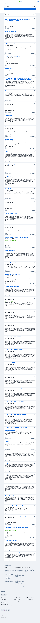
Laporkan (33, 28)
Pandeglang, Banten (8, 577)
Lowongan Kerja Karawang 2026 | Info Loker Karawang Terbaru (18, 552)
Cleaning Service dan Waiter (11, 540)
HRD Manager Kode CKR (10, 43)
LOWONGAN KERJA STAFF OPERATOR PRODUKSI (15, 375)
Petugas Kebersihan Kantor (11, 473)
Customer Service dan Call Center (12, 274)
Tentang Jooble (3, 599)
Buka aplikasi (36, 1)
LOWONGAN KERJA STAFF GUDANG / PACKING (15, 401)
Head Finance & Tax (9, 452)
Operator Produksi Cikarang (11, 225)
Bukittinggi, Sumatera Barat (9, 571)
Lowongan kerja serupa (5, 604)
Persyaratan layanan (4, 615)
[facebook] (2, 610)
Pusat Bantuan (3, 602)
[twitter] (6, 610)
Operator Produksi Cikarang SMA (12, 286)
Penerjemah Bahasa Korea (10, 31)
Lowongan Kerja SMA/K (10, 362)
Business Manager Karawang (11, 495)
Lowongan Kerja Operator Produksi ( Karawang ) (15, 516)
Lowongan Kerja (16, 601)
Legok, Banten (7, 578)
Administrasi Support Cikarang (11, 201)
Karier (2, 601)
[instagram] (4, 610)
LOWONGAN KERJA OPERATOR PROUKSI (13, 349)
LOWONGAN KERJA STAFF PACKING (12, 298)
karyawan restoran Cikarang (19, 586)
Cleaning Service (8, 115)
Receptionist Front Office (10, 463)
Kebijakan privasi (3, 617)
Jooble (7, 620)
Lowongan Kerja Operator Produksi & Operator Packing (17, 527)
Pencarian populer (8, 565)
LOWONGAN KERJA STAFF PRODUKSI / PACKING (15, 388)
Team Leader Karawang (10, 484)
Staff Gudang (8, 126)
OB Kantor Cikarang (9, 188)
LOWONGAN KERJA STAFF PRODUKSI (13, 336)
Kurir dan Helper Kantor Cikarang (12, 262)
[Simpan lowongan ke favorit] (34, 18)
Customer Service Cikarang (11, 213)
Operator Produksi (9, 103)
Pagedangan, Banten (8, 573)
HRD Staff (7, 441)
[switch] (34, 14)
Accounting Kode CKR (10, 250)
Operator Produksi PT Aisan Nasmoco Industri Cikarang (17, 237)
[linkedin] (9, 610)
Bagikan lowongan (17, 599)
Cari (20, 9)
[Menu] (1, 1)
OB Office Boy (8, 176)
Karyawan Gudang (9, 68)
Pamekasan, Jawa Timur (9, 575)
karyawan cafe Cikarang (19, 577)
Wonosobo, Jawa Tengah (9, 574)
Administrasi (8, 90)
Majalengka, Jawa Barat (9, 581)
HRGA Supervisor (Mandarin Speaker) (13, 56)
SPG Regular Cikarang (10, 164)
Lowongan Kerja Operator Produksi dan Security (15, 505)
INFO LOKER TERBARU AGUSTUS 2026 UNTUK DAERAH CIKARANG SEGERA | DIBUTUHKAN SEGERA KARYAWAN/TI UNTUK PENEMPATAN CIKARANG (17, 19)
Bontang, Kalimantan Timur (9, 570)
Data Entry (7, 151)
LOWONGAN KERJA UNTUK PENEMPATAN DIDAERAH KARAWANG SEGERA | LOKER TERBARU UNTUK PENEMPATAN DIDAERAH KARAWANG (18, 429)
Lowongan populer (29, 599)
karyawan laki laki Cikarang (19, 571)
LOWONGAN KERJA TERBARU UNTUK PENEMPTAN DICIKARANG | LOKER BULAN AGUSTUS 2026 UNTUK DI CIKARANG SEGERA (18, 79)
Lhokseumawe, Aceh (8, 579)
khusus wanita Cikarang (19, 570)
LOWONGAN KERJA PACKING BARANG (13, 323)
